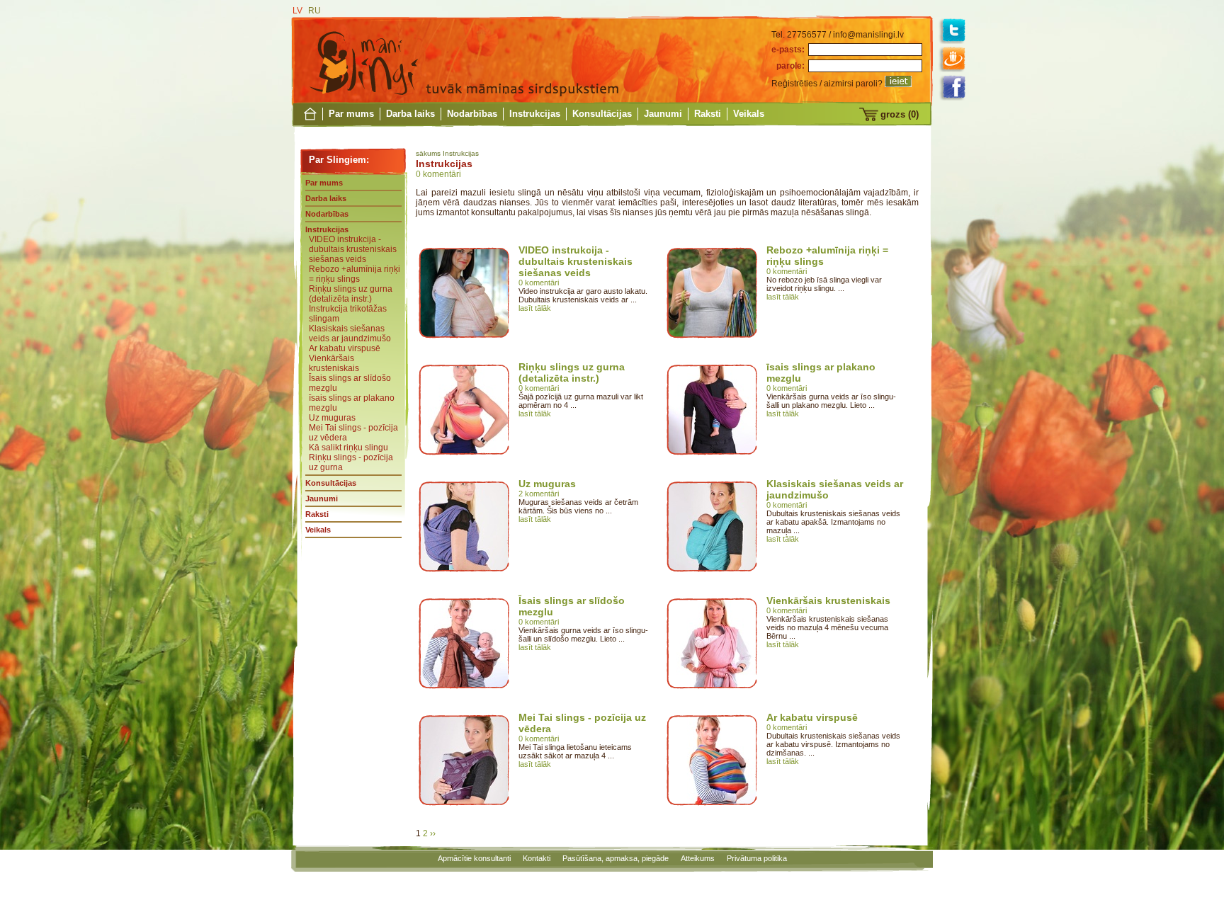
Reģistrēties (794, 84)
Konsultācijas (602, 113)
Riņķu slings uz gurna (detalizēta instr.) (350, 294)
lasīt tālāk (534, 308)
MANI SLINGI (363, 60)
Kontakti (536, 858)
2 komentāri (538, 493)
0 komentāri (438, 174)
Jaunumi (663, 113)
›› (433, 833)
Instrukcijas (534, 113)
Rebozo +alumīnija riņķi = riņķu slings (354, 274)
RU (314, 11)
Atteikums (698, 858)
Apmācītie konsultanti (474, 858)
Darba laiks (410, 113)
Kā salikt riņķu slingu (348, 447)
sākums (428, 153)
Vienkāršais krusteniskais (334, 363)
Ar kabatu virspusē (344, 348)
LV (297, 11)
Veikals (748, 113)
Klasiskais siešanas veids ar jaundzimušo (350, 333)
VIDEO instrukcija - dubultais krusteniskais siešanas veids (353, 249)
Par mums (351, 113)
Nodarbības (472, 113)
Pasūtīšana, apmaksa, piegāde (615, 858)
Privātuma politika (757, 858)
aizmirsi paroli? (853, 84)
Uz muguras (332, 418)
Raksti (707, 113)
